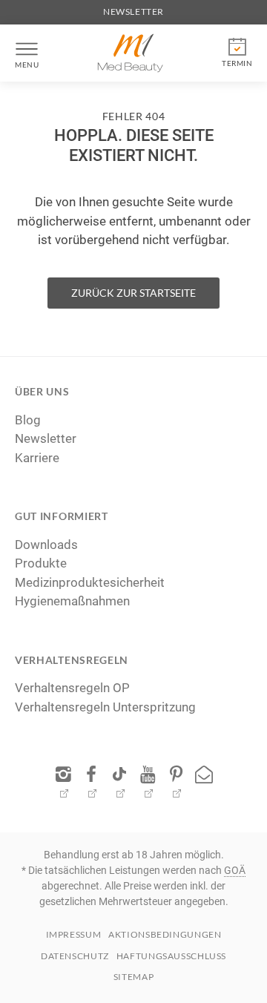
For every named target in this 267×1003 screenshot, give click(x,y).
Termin (237, 63)
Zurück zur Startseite (133, 292)
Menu (27, 64)
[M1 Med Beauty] (130, 53)
